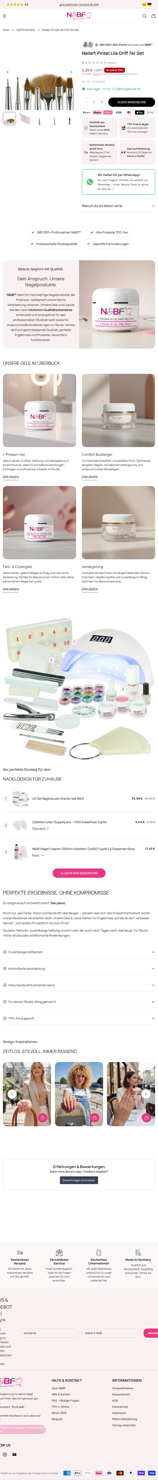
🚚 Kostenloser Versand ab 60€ (79, 4)
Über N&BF (59, 1388)
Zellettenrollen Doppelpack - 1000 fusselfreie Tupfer (69, 822)
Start (6, 30)
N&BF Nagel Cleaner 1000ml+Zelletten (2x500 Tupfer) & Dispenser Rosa (83, 849)
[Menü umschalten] (4, 16)
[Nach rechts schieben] (71, 72)
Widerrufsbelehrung (124, 1419)
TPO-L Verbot (60, 1406)
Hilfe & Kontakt (61, 1394)
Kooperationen (121, 1394)
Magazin (57, 1419)
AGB (115, 1400)
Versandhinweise (122, 1388)
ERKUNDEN (11, 477)
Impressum (119, 1412)
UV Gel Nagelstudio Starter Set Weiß (58, 798)
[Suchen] (144, 16)
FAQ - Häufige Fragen (65, 1400)
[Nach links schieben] (7, 72)
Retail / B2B (59, 1412)
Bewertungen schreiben (79, 1180)
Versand (97, 73)
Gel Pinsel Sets (25, 30)
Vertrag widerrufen (124, 1425)
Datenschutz (120, 1406)
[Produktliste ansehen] (42, 1117)
